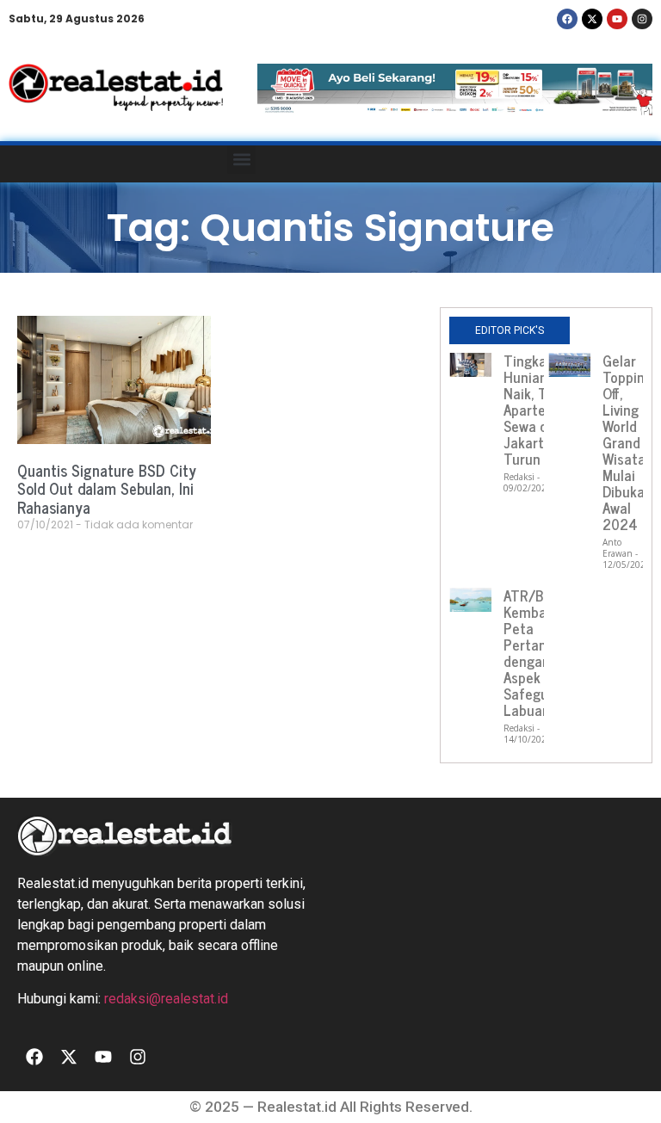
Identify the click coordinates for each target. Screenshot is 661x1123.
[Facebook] (567, 19)
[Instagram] (642, 19)
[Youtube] (617, 19)
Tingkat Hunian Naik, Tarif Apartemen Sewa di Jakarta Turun (538, 410)
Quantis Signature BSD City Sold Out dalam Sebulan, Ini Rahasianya (106, 488)
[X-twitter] (592, 19)
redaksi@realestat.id (166, 998)
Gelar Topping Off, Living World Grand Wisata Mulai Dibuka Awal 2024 (627, 442)
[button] (241, 159)
